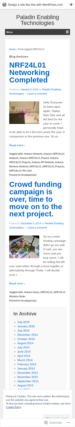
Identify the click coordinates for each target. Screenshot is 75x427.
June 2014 (24, 351)
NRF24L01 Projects (53, 166)
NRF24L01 (35, 166)
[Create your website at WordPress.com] (37, 4)
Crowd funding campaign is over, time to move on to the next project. (35, 199)
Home (12, 49)
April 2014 (23, 355)
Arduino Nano (31, 292)
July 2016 (23, 322)
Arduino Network (33, 153)
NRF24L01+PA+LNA (20, 170)
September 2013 (28, 381)
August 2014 (25, 343)
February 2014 (26, 364)
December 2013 (27, 372)
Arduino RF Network (43, 162)
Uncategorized (28, 175)
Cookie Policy (13, 407)
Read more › (17, 145)
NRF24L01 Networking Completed (29, 72)
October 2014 (26, 339)
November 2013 (27, 377)
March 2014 (25, 360)
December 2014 (27, 334)
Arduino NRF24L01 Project (34, 158)
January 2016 (26, 326)
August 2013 (25, 385)
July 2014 (23, 347)
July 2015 (23, 330)
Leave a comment (37, 93)
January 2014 (26, 368)
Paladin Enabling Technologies (37, 20)
